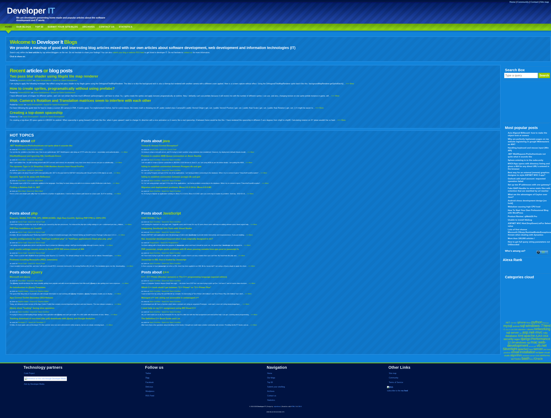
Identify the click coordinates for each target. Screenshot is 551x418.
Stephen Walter (155, 232)
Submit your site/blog (63, 27)
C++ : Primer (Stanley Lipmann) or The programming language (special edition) (184, 277)
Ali (19, 117)
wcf (513, 359)
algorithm (516, 355)
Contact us (107, 27)
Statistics (125, 27)
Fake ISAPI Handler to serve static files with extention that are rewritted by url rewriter (529, 189)
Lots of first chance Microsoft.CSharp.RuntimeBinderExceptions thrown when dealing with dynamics (529, 232)
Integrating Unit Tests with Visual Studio (166, 228)
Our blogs (23, 27)
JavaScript (172, 213)
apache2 (523, 349)
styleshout (277, 406)
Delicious (149, 387)
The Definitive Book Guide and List (160, 318)
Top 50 (39, 27)
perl (545, 350)
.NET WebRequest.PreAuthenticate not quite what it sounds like (527, 155)
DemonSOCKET (24, 92)
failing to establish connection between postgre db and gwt (170, 177)
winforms (545, 355)
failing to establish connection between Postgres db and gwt (171, 166)
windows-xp (522, 342)
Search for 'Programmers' (170, 243)
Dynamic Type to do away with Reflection (30, 177)
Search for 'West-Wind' (35, 149)
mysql (507, 326)
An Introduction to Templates (27, 287)
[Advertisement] (527, 102)
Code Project (29, 373)
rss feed (404, 391)
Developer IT (22, 322)
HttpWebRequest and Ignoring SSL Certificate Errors (35, 156)
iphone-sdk (532, 346)
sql (522, 326)
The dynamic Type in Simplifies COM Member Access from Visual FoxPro (47, 166)
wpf (520, 333)
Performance (540, 339)
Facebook (149, 382)
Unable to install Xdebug (520, 220)
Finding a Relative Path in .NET (25, 187)
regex (517, 339)
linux (528, 322)
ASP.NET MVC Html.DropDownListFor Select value (529, 224)
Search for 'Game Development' (65, 80)
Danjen (21, 105)
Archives (88, 27)
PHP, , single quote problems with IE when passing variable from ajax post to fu (190, 249)
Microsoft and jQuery (20, 277)
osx (545, 336)
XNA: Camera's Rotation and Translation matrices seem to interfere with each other (80, 101)
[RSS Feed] (390, 387)
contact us (188, 52)
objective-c (522, 330)
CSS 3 (300, 406)
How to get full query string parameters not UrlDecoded (529, 243)
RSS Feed (149, 396)
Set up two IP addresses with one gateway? (529, 185)
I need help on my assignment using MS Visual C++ (168, 308)
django (526, 339)
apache (529, 336)
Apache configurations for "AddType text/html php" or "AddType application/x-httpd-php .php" (61, 239)
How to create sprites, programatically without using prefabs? (62, 88)
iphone (521, 322)
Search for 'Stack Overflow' (171, 160)
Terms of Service (396, 382)
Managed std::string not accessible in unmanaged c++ (170, 298)
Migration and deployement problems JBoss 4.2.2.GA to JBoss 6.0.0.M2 (176, 187)
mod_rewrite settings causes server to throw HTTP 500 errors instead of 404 (47, 249)
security (508, 339)
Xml (520, 336)
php (34, 213)
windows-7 (534, 326)
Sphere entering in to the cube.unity (525, 160)
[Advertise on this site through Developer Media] (76, 379)
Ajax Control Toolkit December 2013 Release (31, 298)
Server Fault (154, 149)
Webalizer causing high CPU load (524, 206)
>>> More (350, 84)
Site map (544, 2)
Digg (147, 378)
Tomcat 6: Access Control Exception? (159, 145)
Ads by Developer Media (34, 384)
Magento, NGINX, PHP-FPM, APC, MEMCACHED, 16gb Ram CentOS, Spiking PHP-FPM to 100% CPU (58, 218)
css (516, 329)
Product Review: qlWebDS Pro (522, 216)
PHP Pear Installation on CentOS (25, 228)
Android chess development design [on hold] (527, 201)
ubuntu (530, 329)
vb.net (542, 345)
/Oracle (538, 358)
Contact (534, 2)
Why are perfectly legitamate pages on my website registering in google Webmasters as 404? (528, 141)
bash (525, 358)
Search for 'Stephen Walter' (171, 232)
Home (512, 2)
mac (534, 342)
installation (527, 352)
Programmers (154, 243)
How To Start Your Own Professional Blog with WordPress (528, 211)
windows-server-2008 (531, 356)
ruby (545, 332)
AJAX (539, 335)
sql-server (512, 332)
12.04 (511, 342)
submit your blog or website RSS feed (128, 52)
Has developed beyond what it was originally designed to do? (177, 239)
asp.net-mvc (532, 332)
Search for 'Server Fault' (168, 149)
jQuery (36, 272)
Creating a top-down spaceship (36, 113)
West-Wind (22, 149)
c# (33, 141)
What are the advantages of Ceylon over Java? (527, 195)
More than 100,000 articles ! (521, 238)
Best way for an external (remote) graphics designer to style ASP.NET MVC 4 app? (528, 173)
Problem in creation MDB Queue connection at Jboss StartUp (171, 156)
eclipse (540, 352)
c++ (166, 272)
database (511, 335)
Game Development (43, 80)
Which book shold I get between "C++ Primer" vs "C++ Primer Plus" (176, 287)
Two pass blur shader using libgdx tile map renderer (54, 76)
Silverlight (510, 349)
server (538, 349)
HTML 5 (293, 406)
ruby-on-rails (510, 329)
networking (542, 329)
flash (531, 350)
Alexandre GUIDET (25, 80)
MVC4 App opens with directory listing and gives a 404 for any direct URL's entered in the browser (529, 166)
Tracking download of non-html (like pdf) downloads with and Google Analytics (52, 318)
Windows (546, 323)
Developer (31, 10)
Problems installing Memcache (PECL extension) (33, 259)
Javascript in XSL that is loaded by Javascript (163, 259)
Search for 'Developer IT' (37, 322)
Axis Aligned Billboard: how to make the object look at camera (527, 134)
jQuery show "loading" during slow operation (32, 308)
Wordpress (149, 391)
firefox (518, 359)
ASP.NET (514, 323)
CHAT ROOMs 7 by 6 (151, 218)
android (516, 326)
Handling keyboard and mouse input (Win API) (528, 149)
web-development (526, 344)
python (536, 322)
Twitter (148, 373)
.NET (507, 322)
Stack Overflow (155, 160)
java (166, 141)
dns (531, 359)
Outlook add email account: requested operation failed (527, 180)
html (547, 326)
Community (523, 2)
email (515, 352)
